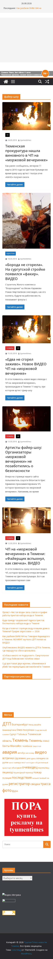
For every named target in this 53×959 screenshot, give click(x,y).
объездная (16, 768)
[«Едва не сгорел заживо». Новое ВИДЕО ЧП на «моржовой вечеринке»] (26, 329)
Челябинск (27, 746)
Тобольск (22, 734)
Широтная (37, 746)
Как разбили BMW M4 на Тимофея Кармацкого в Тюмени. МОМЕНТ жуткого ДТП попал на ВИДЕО (26, 639)
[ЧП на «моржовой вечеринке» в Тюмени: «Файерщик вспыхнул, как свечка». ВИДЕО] (26, 520)
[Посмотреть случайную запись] (47, 81)
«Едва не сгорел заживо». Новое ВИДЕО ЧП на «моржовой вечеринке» (26, 366)
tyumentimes (25, 140)
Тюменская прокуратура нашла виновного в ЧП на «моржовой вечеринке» (26, 153)
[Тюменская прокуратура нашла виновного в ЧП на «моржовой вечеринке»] (26, 116)
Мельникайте (35, 724)
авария (9, 752)
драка (33, 758)
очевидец (30, 767)
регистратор (19, 783)
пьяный (35, 778)
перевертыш (43, 768)
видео (41, 752)
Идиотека (10, 253)
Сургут (13, 734)
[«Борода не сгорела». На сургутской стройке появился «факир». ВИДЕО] (26, 221)
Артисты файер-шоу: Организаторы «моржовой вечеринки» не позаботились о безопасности (23, 459)
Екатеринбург (20, 724)
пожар (37, 772)
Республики (28, 730)
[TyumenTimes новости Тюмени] (5, 81)
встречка (8, 758)
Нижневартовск (9, 730)
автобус (21, 753)
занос (11, 762)
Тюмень (20, 740)
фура (15, 791)
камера (17, 762)
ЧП (7, 135)
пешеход (7, 772)
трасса (45, 784)
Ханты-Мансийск (11, 746)
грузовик (20, 758)
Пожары (9, 348)
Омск (20, 729)
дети (28, 758)
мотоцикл (30, 762)
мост (23, 762)
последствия (22, 777)
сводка (35, 784)
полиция (6, 778)
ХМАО (46, 740)
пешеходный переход (23, 772)
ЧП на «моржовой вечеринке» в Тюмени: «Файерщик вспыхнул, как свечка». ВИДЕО (25, 556)
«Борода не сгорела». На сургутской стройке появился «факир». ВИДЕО (25, 271)
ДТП (6, 724)
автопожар (30, 753)
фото (6, 790)
